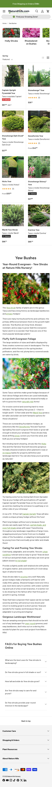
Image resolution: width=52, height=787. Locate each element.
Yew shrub (11, 307)
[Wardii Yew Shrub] (13, 215)
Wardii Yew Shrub (10, 229)
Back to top (26, 721)
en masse (7, 452)
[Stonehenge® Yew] (39, 76)
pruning (24, 576)
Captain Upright (29, 514)
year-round (30, 623)
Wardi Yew (37, 412)
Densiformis (24, 426)
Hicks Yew (6, 181)
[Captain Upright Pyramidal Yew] (13, 76)
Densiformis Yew (35, 136)
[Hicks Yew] (13, 167)
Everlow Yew (34, 230)
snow (17, 435)
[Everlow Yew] (39, 215)
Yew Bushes (13, 23)
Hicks (43, 443)
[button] (48, 11)
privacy (9, 313)
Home (4, 23)
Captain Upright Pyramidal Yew (9, 91)
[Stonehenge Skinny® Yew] (39, 167)
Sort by (5, 56)
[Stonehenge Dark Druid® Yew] (13, 121)
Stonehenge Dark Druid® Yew (13, 137)
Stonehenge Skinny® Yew (37, 183)
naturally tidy (27, 401)
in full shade (21, 560)
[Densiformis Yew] (39, 121)
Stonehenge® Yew (36, 90)
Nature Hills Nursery (14, 776)
